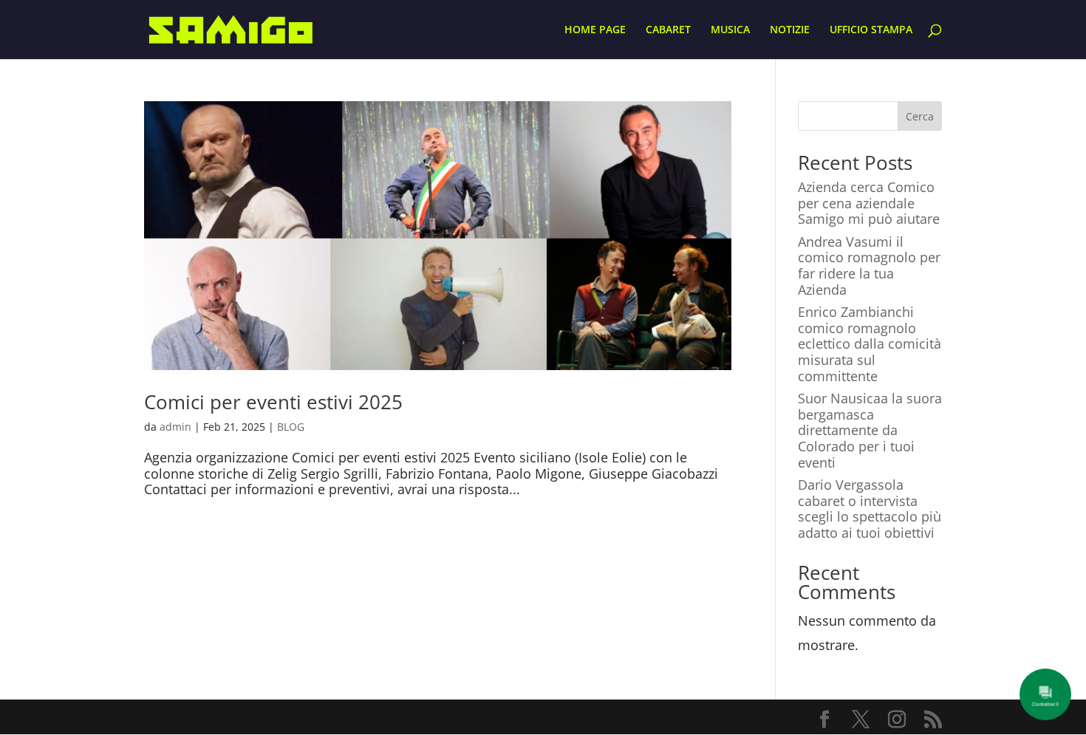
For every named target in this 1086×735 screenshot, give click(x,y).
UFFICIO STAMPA (871, 30)
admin (175, 427)
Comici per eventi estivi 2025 (273, 402)
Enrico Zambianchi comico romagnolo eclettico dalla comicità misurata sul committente (869, 343)
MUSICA (730, 30)
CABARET (668, 30)
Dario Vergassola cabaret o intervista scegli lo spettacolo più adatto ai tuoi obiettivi (869, 508)
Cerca (920, 116)
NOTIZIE (790, 30)
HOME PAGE (595, 30)
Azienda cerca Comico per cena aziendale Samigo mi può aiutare (869, 203)
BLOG (290, 427)
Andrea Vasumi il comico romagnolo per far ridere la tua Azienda (869, 265)
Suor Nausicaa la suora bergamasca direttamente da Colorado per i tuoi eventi (870, 430)
